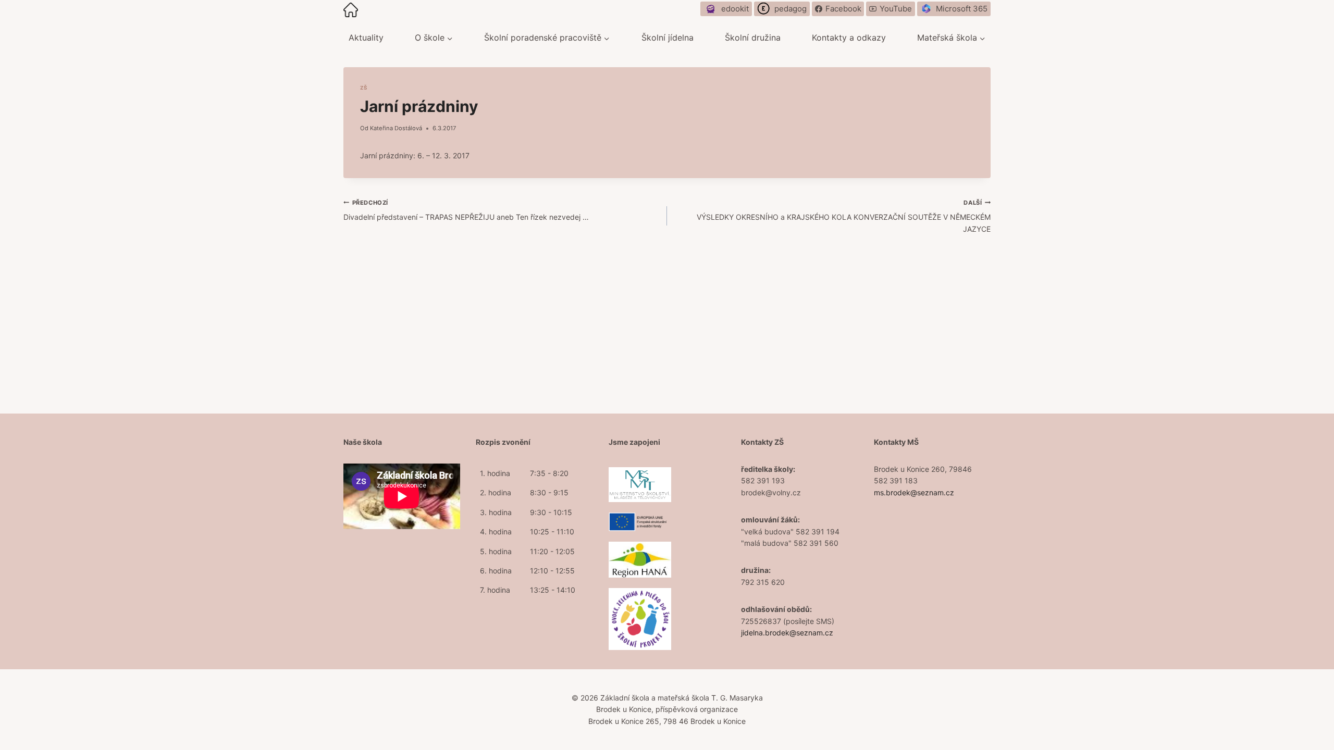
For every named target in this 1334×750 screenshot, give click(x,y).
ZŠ (363, 88)
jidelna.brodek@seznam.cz (787, 632)
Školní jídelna (667, 37)
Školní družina (753, 37)
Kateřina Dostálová (396, 128)
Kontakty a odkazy (849, 37)
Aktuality (366, 37)
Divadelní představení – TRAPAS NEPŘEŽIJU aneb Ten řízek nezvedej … (466, 210)
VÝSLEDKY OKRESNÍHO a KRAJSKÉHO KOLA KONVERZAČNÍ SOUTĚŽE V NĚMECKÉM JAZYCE (844, 216)
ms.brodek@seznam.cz (914, 492)
